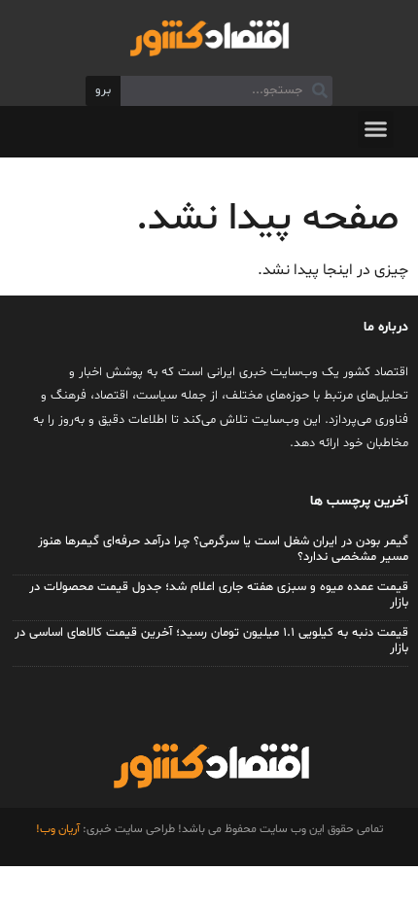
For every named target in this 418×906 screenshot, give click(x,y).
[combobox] (226, 91)
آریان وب (60, 829)
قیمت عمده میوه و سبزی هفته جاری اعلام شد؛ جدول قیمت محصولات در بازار (218, 594)
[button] (376, 129)
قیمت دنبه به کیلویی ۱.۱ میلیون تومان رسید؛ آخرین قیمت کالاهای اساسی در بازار (211, 640)
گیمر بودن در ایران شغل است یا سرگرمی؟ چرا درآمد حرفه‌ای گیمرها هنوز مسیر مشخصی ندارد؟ (223, 549)
